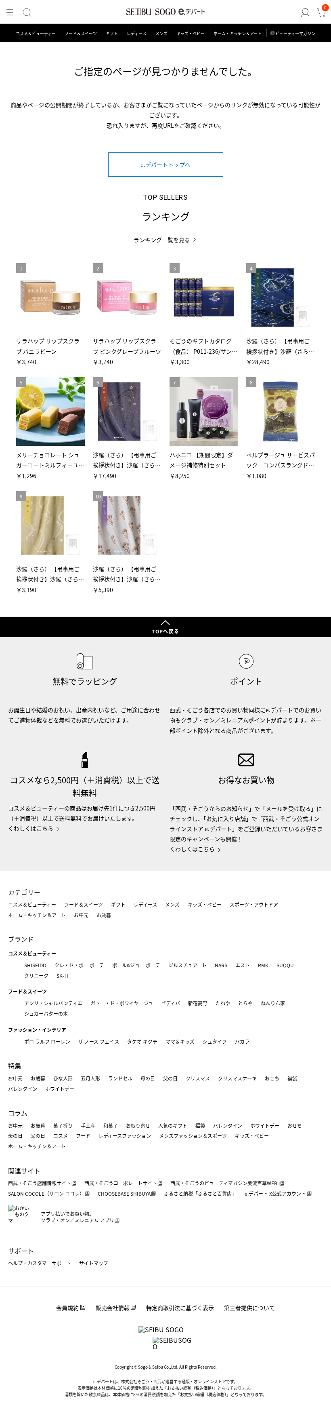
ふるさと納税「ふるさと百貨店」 (200, 1193)
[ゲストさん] (305, 12)
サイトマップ (93, 1263)
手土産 (88, 1125)
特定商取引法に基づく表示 (180, 1308)
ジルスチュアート (187, 965)
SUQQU (285, 965)
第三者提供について (249, 1308)
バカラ (242, 1041)
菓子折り (63, 1125)
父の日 (170, 1078)
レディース (137, 33)
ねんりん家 (273, 1003)
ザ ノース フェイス (98, 1041)
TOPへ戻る (165, 631)
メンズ (161, 33)
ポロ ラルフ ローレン (47, 1041)
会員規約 (67, 1308)
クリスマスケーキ (237, 1078)
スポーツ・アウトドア (254, 904)
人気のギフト (172, 1125)
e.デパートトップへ (165, 164)
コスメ (60, 1135)
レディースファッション (124, 1135)
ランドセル (120, 1078)
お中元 (81, 914)
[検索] (27, 12)
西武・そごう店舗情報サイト (39, 1182)
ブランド (21, 939)
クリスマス (198, 1078)
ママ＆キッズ (180, 1041)
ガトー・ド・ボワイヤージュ (121, 1003)
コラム (17, 1113)
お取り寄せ (138, 1125)
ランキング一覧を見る (162, 240)
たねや (223, 1003)
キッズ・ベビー (190, 33)
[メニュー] (9, 12)
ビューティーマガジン (295, 33)
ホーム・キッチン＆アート (238, 33)
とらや (245, 1003)
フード (83, 1135)
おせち (272, 1078)
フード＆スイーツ (81, 33)
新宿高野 (197, 1003)
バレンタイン (22, 1088)
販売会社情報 (113, 1308)
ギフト (112, 33)
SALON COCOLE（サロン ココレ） (46, 1193)
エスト (242, 965)
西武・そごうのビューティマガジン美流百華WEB (224, 1182)
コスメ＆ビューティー (36, 33)
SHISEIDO (35, 965)
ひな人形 (63, 1078)
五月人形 (90, 1078)
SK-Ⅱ (63, 975)
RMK (263, 965)
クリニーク (36, 975)
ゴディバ (170, 1003)
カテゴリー (24, 892)
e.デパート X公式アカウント (275, 1193)
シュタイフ (215, 1041)
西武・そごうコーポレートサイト (120, 1182)
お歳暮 (103, 914)
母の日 (147, 1078)
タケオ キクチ (142, 1041)
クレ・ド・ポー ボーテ (79, 965)
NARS (221, 965)
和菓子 (110, 1125)
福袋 (292, 1078)
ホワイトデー (59, 1088)
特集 (14, 1065)
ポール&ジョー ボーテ (136, 965)
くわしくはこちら (30, 828)
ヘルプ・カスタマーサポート (39, 1263)
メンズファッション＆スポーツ (193, 1135)
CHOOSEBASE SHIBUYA (124, 1193)
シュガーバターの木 (46, 1013)
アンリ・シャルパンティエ (53, 1003)
